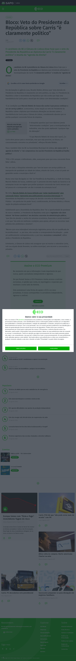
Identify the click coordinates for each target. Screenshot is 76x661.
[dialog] (38, 330)
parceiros (21, 319)
